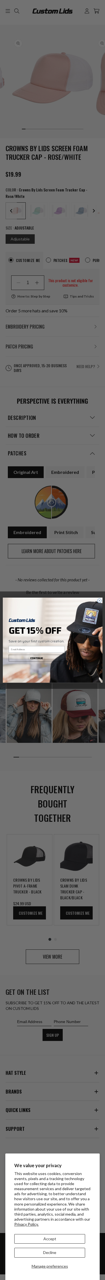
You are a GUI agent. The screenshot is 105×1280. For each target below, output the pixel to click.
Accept (49, 1238)
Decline (49, 1252)
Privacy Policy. (26, 1224)
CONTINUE (36, 658)
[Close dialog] (99, 600)
